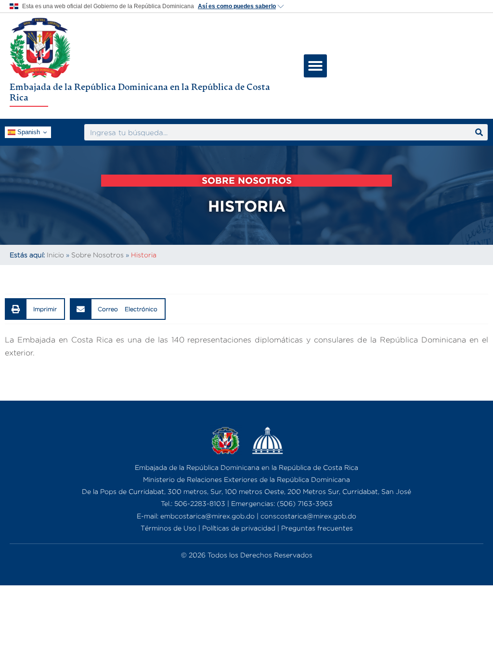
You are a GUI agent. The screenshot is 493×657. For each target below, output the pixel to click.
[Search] (479, 132)
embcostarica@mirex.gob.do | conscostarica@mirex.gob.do (258, 515)
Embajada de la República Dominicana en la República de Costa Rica (140, 91)
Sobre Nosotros (97, 254)
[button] (315, 65)
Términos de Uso (168, 527)
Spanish (27, 132)
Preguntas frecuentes (317, 527)
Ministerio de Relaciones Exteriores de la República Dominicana (246, 479)
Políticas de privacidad (238, 527)
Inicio (55, 254)
